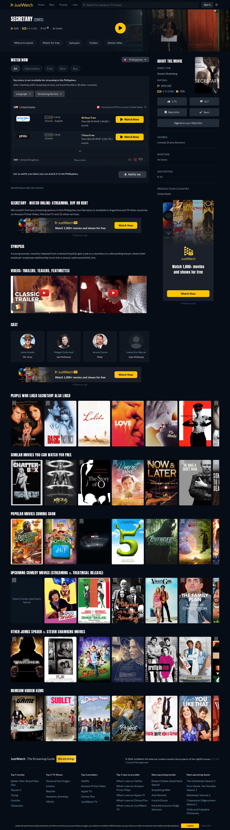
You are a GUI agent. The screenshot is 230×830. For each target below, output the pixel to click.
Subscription (32, 68)
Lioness (50, 786)
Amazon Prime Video (93, 786)
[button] (27, 541)
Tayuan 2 (16, 789)
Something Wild (161, 789)
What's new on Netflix (129, 780)
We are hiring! (66, 758)
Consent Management (136, 762)
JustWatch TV (89, 801)
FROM (50, 801)
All (15, 68)
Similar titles (115, 42)
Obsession (17, 805)
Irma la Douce (160, 800)
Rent (63, 68)
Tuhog (14, 795)
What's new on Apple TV (130, 795)
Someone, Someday (57, 796)
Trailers (93, 42)
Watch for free (51, 42)
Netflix (85, 780)
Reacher (50, 791)
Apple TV (86, 791)
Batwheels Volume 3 (198, 795)
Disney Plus (88, 796)
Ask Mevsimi (159, 795)
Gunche (15, 800)
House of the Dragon (58, 780)
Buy (75, 68)
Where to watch (23, 42)
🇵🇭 (133, 59)
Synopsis (74, 42)
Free (50, 68)
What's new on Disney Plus (132, 800)
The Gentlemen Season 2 (201, 780)
